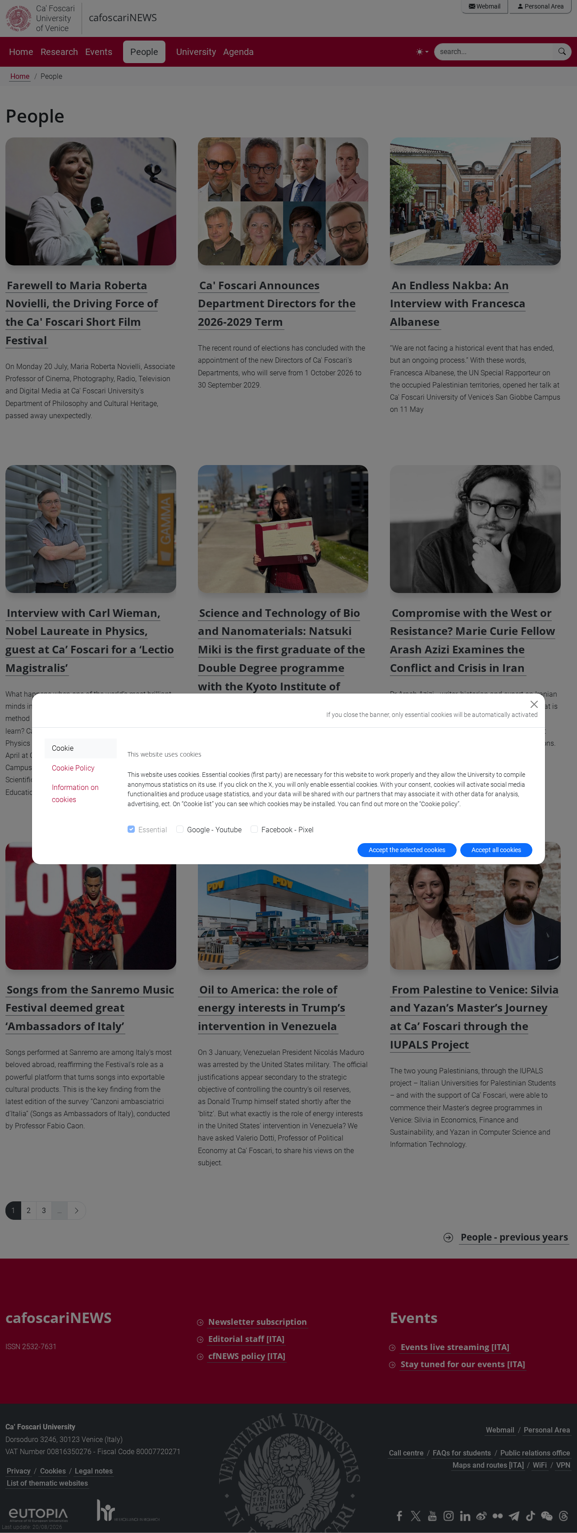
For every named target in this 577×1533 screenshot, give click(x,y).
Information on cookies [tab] (75, 793)
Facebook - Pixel (287, 830)
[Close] (534, 704)
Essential (152, 830)
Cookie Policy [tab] (73, 768)
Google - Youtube (214, 830)
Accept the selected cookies (407, 849)
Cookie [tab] (62, 748)
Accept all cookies (496, 849)
